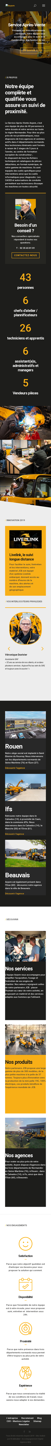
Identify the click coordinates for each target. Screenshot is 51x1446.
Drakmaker (15, 1439)
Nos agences (19, 1155)
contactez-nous (25, 255)
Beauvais (17, 875)
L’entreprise (12, 1418)
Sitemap (37, 1421)
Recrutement (27, 1418)
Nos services (19, 969)
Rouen (14, 746)
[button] (9, 648)
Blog (39, 1418)
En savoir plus (32, 50)
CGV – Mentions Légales (18, 1421)
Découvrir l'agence (15, 768)
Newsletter (24, 1424)
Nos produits (18, 1062)
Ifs (8, 809)
